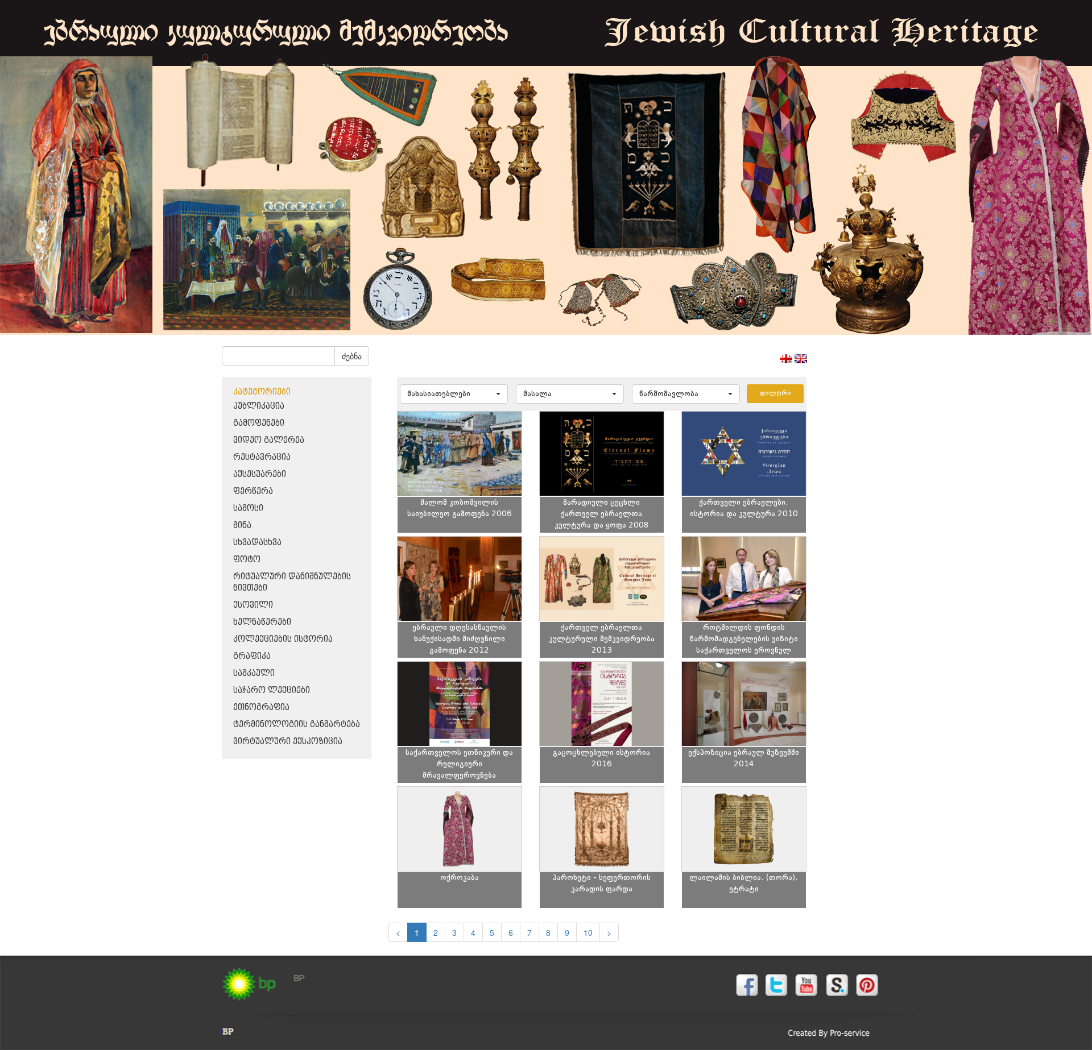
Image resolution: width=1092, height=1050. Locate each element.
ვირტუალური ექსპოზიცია (287, 741)
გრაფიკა (252, 656)
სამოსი (248, 508)
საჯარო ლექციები (271, 690)
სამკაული (254, 673)
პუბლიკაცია (258, 406)
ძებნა (352, 356)
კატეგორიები (262, 392)
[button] (454, 394)
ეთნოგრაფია (261, 707)
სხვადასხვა (257, 542)
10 (588, 932)
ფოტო (246, 560)
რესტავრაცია (262, 457)
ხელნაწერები (262, 622)
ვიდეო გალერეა (268, 440)
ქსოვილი (253, 605)
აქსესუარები (259, 474)
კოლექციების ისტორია (283, 639)
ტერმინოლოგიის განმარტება (296, 724)
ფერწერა (253, 491)
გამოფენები (258, 423)
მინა (242, 525)
